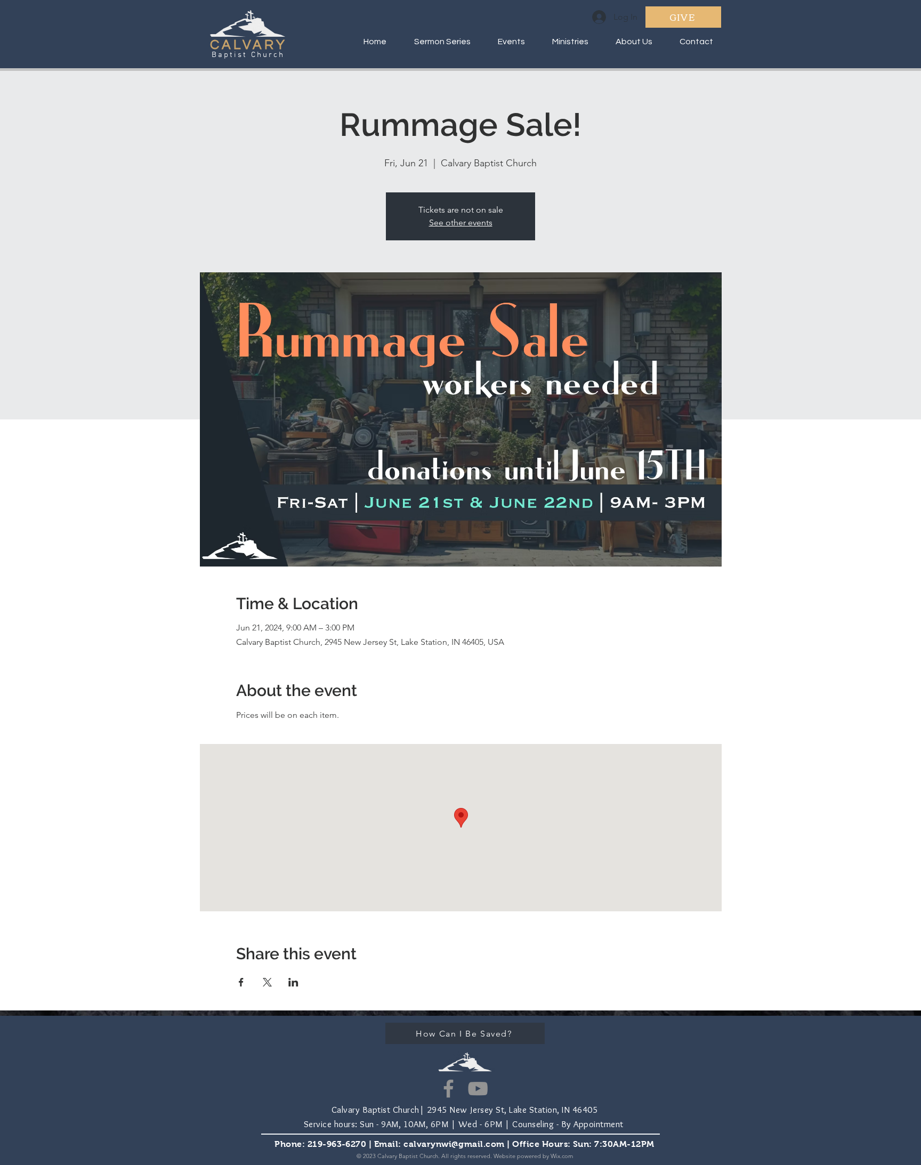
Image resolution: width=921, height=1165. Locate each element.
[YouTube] (478, 1089)
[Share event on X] (267, 982)
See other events (460, 222)
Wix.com (562, 1156)
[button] (564, 41)
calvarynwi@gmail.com (454, 1143)
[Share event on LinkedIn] (293, 982)
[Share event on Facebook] (241, 982)
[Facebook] (449, 1089)
